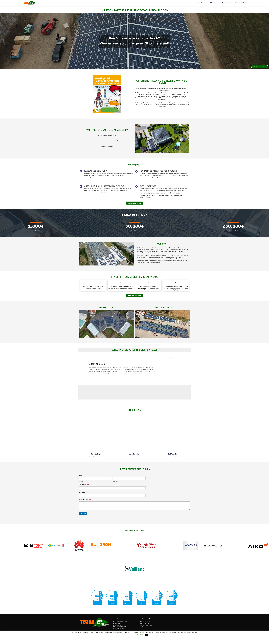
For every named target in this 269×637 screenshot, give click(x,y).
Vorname (81, 481)
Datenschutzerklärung (241, 3)
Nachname (115, 481)
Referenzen (213, 3)
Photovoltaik (204, 3)
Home (197, 3)
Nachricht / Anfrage (85, 499)
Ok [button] (146, 634)
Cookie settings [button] (140, 634)
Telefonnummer (84, 492)
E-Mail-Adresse (84, 484)
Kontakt (222, 3)
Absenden (83, 513)
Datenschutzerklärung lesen (127, 634)
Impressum (230, 3)
